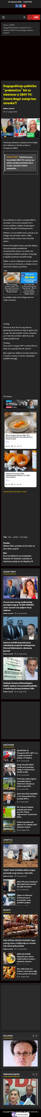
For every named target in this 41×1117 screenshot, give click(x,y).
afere (9, 537)
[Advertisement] (20, 59)
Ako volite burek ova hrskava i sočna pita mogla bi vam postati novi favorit (9, 972)
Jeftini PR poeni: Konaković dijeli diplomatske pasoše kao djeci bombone (9, 885)
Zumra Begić (23, 537)
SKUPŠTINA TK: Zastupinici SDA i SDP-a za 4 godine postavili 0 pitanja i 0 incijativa (9, 755)
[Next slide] (36, 1036)
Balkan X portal (8, 108)
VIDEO (36, 17)
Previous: (19, 546)
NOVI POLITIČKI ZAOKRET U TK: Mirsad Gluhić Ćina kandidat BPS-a (9, 798)
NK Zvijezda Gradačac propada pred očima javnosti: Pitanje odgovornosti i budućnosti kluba (9, 812)
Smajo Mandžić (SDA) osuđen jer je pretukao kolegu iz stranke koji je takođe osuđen (9, 770)
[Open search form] (24, 17)
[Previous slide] (33, 1036)
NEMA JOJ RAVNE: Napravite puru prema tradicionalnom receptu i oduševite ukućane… (9, 958)
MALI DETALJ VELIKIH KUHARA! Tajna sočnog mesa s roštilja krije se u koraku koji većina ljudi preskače (19, 943)
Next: (18, 557)
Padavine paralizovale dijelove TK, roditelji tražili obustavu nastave (9, 826)
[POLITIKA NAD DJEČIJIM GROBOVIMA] (20, 1063)
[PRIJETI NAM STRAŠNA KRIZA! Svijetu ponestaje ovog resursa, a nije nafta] (20, 855)
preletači (15, 537)
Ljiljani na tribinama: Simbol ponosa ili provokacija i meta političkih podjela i (9, 900)
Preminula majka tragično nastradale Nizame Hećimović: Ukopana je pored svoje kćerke (9, 784)
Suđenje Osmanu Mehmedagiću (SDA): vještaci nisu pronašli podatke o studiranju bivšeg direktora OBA (20, 686)
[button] (3, 17)
